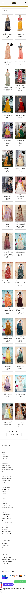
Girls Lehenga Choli (6, 476)
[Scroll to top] (25, 588)
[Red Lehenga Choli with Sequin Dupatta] (20, 104)
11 (17, 434)
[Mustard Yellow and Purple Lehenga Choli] (7, 104)
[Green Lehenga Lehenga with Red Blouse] (20, 130)
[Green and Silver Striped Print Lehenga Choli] (20, 270)
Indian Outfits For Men (7, 469)
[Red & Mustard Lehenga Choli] (20, 23)
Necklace (4, 493)
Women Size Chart (6, 557)
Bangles (4, 491)
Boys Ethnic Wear (6, 480)
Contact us (4, 550)
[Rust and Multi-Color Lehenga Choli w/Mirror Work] (20, 411)
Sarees (3, 454)
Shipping (4, 512)
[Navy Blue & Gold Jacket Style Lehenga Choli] (7, 23)
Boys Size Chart (5, 563)
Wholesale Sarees (6, 536)
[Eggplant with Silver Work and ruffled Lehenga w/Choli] (20, 298)
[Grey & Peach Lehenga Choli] (20, 51)
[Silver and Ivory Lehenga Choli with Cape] (20, 383)
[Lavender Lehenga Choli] (7, 213)
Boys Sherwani (5, 482)
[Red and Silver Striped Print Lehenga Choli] (7, 270)
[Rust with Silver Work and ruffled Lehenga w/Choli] (7, 327)
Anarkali (4, 452)
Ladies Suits (5, 458)
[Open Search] (22, 2)
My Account (5, 543)
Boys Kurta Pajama (6, 478)
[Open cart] (25, 2)
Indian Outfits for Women (8, 523)
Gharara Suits (5, 463)
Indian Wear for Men (7, 525)
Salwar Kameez (5, 450)
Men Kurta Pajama (6, 465)
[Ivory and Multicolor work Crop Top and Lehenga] (20, 241)
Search (3, 509)
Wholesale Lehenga (6, 531)
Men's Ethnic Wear (6, 518)
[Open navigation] (3, 3)
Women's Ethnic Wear (7, 520)
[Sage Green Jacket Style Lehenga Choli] (7, 77)
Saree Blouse (5, 456)
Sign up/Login (5, 545)
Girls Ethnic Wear (6, 474)
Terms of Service (6, 505)
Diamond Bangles (6, 487)
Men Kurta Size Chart (7, 561)
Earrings (4, 485)
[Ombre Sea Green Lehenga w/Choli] (20, 355)
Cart (3, 547)
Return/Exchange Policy (7, 507)
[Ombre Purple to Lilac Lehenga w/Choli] (7, 383)
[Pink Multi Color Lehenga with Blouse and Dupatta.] (20, 76)
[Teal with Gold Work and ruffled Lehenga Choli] (20, 327)
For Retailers (5, 529)
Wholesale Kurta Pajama (7, 533)
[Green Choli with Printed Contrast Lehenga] (7, 185)
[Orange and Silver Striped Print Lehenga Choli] (7, 298)
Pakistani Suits (5, 461)
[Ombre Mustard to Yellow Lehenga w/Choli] (7, 355)
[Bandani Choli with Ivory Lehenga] (20, 185)
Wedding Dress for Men (7, 467)
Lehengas (4, 448)
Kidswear (4, 471)
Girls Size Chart (5, 566)
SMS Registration (6, 514)
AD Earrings (5, 527)
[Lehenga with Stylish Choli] (20, 158)
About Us (4, 501)
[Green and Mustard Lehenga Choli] (7, 158)
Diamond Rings (5, 489)
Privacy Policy (5, 503)
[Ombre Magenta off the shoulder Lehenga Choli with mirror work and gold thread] (7, 241)
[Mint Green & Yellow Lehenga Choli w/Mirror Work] (7, 411)
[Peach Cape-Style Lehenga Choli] (7, 51)
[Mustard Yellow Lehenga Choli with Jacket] (7, 130)
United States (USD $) (9, 571)
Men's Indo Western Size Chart (9, 559)
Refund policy (5, 516)
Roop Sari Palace (15, 588)
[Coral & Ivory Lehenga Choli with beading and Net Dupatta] (20, 213)
